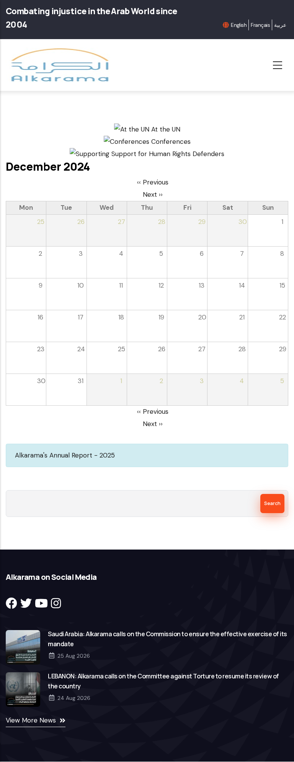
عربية (280, 24)
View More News (31, 720)
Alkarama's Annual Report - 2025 (65, 455)
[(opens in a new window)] (11, 603)
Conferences (170, 141)
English (239, 24)
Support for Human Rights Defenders (166, 154)
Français (260, 24)
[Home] (62, 65)
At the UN (164, 129)
